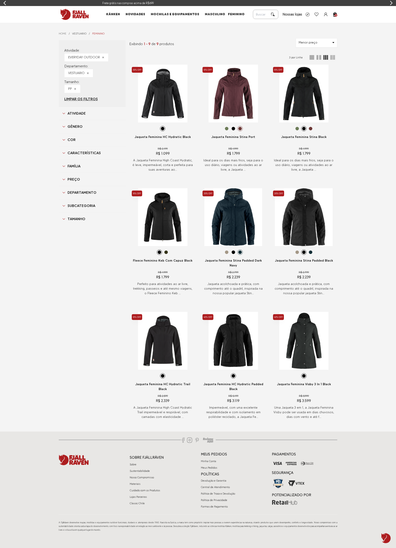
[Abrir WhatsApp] (386, 538)
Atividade (77, 113)
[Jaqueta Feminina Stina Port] (233, 93)
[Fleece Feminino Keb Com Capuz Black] (162, 217)
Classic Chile (137, 503)
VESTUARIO (79, 33)
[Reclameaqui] (208, 440)
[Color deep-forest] (166, 252)
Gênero (75, 126)
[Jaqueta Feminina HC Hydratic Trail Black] (162, 341)
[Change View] (312, 57)
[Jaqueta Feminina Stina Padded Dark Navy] (233, 217)
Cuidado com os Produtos (145, 490)
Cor (72, 140)
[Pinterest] (197, 440)
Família (74, 166)
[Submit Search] (272, 14)
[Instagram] (190, 440)
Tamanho (76, 219)
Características (84, 153)
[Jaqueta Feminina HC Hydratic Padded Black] (233, 341)
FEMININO (98, 33)
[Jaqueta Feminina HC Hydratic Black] (162, 93)
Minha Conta (208, 461)
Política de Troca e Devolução (218, 493)
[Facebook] (183, 440)
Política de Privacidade (214, 500)
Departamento (82, 192)
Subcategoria (81, 206)
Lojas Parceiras (138, 496)
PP (70, 89)
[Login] (325, 14)
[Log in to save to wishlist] (190, 68)
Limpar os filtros (81, 99)
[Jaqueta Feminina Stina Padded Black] (304, 217)
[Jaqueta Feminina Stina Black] (304, 93)
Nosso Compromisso (142, 477)
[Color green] (226, 128)
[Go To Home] (74, 14)
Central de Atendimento (215, 487)
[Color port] (240, 128)
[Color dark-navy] (240, 252)
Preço (74, 179)
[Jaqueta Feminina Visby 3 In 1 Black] (304, 341)
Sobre (133, 464)
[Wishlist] (316, 14)
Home (62, 33)
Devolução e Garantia (213, 480)
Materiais (135, 483)
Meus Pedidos (209, 467)
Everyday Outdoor (84, 57)
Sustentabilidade (140, 471)
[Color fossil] (226, 252)
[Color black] (162, 128)
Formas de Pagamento (214, 506)
